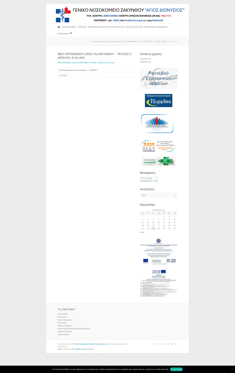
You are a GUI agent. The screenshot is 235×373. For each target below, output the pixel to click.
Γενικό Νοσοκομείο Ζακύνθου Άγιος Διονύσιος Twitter (157, 344)
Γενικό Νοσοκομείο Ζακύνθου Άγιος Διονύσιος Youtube (168, 344)
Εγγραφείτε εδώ (145, 62)
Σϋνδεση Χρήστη (63, 334)
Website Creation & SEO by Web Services (76, 349)
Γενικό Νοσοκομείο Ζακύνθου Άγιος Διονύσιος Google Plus (161, 344)
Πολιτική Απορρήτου (65, 326)
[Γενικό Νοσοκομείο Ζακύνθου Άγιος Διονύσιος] (117, 8)
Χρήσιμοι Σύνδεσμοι (65, 331)
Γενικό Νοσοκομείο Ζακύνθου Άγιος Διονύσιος (90, 344)
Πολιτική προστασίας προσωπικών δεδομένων (74, 329)
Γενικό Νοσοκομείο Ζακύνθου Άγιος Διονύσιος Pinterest (164, 344)
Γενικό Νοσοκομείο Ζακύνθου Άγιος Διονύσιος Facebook (153, 344)
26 (148, 228)
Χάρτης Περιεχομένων (65, 320)
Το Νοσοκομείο (68, 27)
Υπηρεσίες (82, 27)
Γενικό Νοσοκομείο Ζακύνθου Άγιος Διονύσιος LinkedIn (172, 344)
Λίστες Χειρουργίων (134, 27)
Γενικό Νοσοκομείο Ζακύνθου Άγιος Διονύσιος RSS (175, 344)
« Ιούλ (142, 232)
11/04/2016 (93, 70)
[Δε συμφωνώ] (232, 369)
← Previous (63, 75)
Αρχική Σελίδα (63, 314)
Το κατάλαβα (176, 369)
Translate (155, 181)
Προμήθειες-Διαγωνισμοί (155, 27)
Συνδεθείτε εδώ (145, 59)
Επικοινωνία (63, 34)
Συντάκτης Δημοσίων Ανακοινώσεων (73, 70)
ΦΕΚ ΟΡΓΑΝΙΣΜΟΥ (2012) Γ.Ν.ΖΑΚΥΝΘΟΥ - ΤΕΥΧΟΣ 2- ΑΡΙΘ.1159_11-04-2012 (86, 63)
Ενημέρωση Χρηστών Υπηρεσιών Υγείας (106, 27)
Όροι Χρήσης (62, 323)
